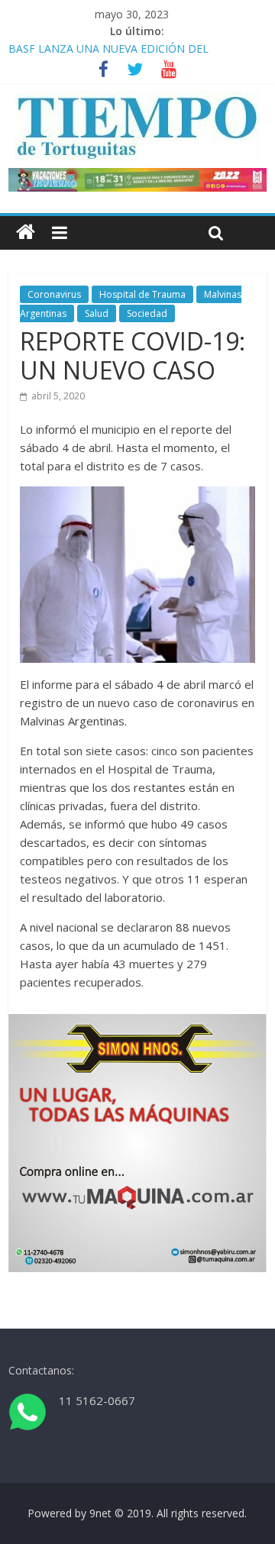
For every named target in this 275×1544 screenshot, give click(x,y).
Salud (96, 313)
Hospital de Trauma (142, 294)
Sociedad (147, 313)
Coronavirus (54, 294)
